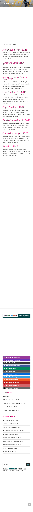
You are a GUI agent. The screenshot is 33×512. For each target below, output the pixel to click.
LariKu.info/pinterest (13, 385)
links (25, 468)
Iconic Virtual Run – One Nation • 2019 (14, 403)
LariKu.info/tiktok (12, 388)
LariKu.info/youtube (12, 382)
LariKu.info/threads (12, 363)
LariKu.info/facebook (13, 365)
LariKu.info (13, 468)
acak (22, 470)
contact (5, 468)
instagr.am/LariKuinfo (13, 357)
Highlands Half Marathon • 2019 (12, 410)
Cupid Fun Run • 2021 (13, 107)
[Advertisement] (16, 23)
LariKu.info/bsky (11, 374)
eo (10, 470)
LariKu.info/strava (12, 379)
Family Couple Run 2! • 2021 (16, 120)
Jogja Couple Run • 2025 (14, 49)
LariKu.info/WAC (11, 368)
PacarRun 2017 (10, 146)
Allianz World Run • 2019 (10, 407)
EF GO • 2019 (6, 396)
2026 (20, 468)
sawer (17, 470)
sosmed (5, 470)
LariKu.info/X (10, 371)
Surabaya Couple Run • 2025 (13, 63)
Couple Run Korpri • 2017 (15, 133)
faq (13, 470)
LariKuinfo (11, 3)
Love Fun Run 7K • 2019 (14, 92)
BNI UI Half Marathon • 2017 (11, 400)
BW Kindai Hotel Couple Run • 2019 (14, 78)
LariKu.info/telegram (13, 377)
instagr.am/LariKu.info (13, 360)
